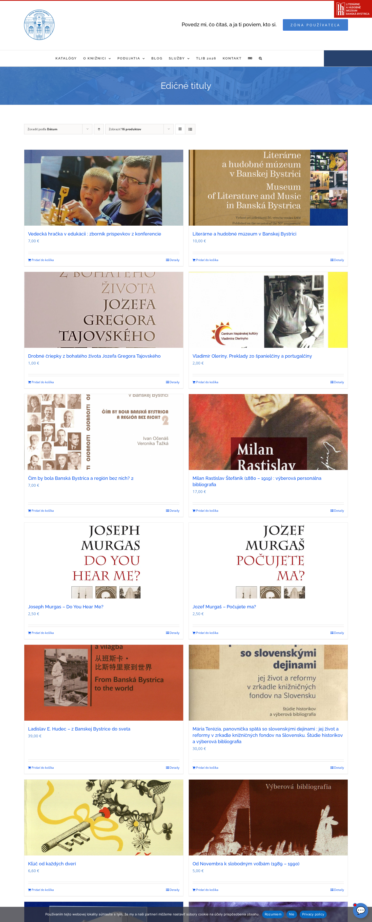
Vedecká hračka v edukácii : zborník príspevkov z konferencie (94, 234)
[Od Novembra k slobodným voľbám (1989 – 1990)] (268, 817)
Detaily (174, 260)
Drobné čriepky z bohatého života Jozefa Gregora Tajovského (94, 356)
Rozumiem (273, 914)
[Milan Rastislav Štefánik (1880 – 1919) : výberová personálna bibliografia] (268, 432)
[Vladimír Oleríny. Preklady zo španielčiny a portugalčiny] (268, 310)
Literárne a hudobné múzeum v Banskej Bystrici (244, 234)
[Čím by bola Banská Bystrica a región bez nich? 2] (103, 432)
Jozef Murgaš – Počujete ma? (224, 606)
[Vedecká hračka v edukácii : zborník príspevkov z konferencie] (103, 188)
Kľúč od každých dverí (52, 863)
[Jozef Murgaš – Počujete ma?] (268, 560)
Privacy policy (313, 914)
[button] (260, 58)
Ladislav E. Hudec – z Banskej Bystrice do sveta (79, 729)
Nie (292, 914)
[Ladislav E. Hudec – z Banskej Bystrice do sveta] (103, 683)
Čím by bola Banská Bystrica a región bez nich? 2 (81, 478)
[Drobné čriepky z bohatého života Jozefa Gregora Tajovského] (103, 310)
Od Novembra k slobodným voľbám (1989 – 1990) (246, 863)
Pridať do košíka (43, 260)
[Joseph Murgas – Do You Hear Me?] (103, 560)
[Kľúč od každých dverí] (103, 817)
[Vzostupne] (99, 129)
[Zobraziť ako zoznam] (190, 129)
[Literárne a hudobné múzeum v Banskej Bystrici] (268, 188)
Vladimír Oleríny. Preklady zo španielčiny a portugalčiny (252, 356)
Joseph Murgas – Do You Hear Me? (66, 606)
